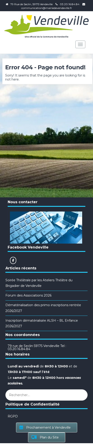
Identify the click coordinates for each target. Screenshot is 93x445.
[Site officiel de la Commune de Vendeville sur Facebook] (13, 260)
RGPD (13, 416)
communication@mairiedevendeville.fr (46, 8)
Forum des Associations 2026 (28, 295)
